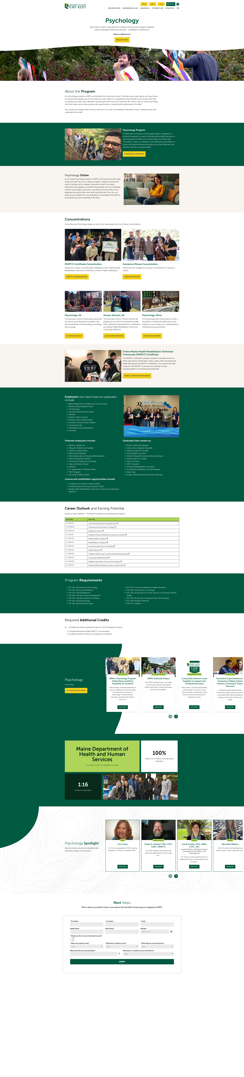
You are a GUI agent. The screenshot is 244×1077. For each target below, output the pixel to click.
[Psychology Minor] (160, 301)
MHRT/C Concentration (76, 277)
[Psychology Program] (93, 144)
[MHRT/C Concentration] (93, 245)
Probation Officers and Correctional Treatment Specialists (108, 554)
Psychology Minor (152, 336)
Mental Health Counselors (97, 538)
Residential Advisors (95, 531)
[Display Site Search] (177, 4)
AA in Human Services (114, 336)
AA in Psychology (74, 336)
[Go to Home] (79, 5)
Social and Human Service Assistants (100, 546)
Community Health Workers (98, 558)
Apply (153, 4)
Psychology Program (134, 154)
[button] (176, 716)
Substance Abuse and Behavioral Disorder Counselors (106, 535)
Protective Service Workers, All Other (101, 527)
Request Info (122, 40)
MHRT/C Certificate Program (137, 376)
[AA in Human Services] (121, 301)
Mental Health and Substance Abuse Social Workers (106, 565)
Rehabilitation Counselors (97, 542)
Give (161, 4)
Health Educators (94, 550)
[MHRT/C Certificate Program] (93, 366)
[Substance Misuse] (151, 245)
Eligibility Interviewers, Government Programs (104, 561)
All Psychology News (76, 690)
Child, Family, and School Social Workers (102, 523)
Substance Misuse (132, 277)
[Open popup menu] (178, 8)
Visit (144, 4)
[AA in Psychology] (83, 301)
